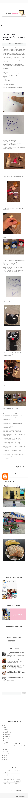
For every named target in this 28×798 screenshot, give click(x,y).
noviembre (7, 732)
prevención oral (16, 781)
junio (6, 742)
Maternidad (6, 772)
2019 (5, 727)
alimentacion (17, 777)
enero (6, 753)
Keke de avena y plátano (14, 563)
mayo (6, 749)
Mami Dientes (13, 795)
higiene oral (6, 779)
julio (6, 740)
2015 (5, 757)
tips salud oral (19, 774)
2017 (5, 731)
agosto (6, 738)
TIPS (13, 770)
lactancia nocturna (8, 777)
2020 (5, 725)
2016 (5, 755)
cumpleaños (16, 783)
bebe (5, 774)
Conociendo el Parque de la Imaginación (14, 536)
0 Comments (19, 43)
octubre (6, 734)
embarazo (18, 779)
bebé (12, 779)
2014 (5, 759)
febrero (6, 751)
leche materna (7, 781)
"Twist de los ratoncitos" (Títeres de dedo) (13, 743)
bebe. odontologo (8, 783)
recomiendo (11, 774)
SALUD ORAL (7, 770)
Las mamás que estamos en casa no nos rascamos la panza (16, 665)
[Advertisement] (10, 706)
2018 (5, 729)
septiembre (7, 736)
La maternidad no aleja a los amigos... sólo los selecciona (14, 659)
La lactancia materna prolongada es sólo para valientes (16, 653)
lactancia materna (15, 772)
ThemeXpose (22, 796)
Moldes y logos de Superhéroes (15, 677)
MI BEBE (18, 770)
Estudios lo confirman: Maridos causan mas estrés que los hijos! (16, 672)
